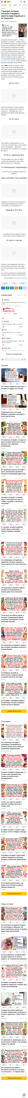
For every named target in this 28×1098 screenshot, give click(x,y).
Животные (3, 1018)
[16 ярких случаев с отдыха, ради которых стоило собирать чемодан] (14, 818)
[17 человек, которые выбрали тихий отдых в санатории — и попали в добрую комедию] (14, 516)
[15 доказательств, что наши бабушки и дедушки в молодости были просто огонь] (14, 401)
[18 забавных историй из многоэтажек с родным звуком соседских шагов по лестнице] (14, 662)
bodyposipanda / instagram (20, 278)
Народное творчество (6, 751)
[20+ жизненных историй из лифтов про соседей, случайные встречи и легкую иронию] (14, 634)
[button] (5, 283)
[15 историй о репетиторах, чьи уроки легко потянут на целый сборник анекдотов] (14, 872)
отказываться (4, 60)
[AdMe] (7, 2)
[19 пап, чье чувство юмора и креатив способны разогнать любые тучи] (14, 791)
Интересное (4, 594)
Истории (3, 448)
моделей (12, 60)
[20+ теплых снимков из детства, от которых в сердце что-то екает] (14, 375)
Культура (3, 8)
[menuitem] (4, 5)
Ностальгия (4, 390)
